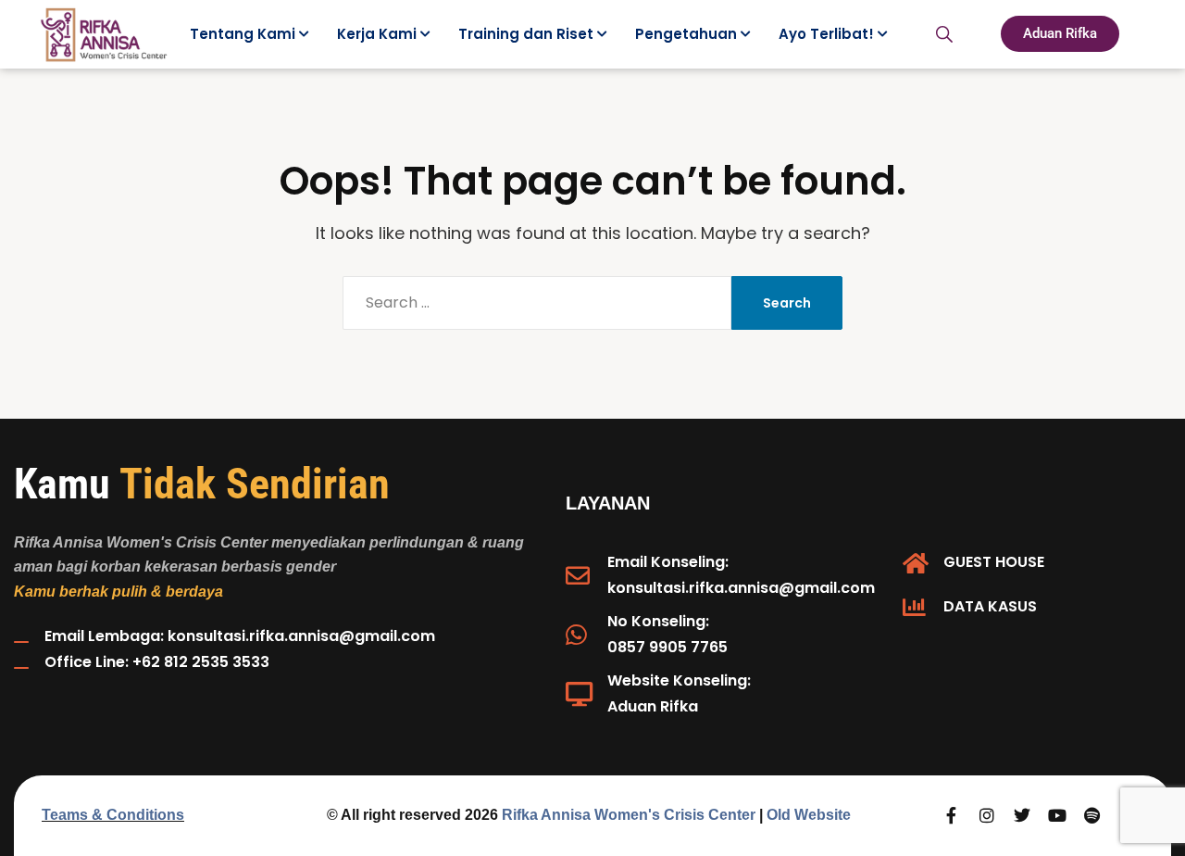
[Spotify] (1092, 815)
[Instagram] (987, 815)
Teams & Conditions (113, 815)
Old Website (809, 815)
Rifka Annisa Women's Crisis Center (628, 815)
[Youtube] (1057, 815)
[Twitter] (1022, 815)
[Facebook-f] (951, 815)
